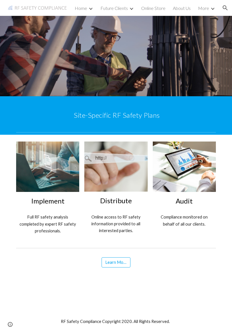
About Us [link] (182, 8)
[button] (225, 8)
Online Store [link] (153, 8)
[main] (116, 113)
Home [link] (81, 8)
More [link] (203, 8)
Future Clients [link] (114, 8)
